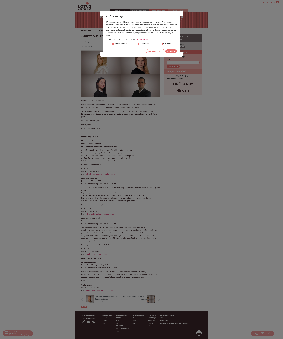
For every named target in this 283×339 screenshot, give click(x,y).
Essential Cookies (120, 43)
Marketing (166, 43)
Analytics (144, 43)
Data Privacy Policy (143, 39)
